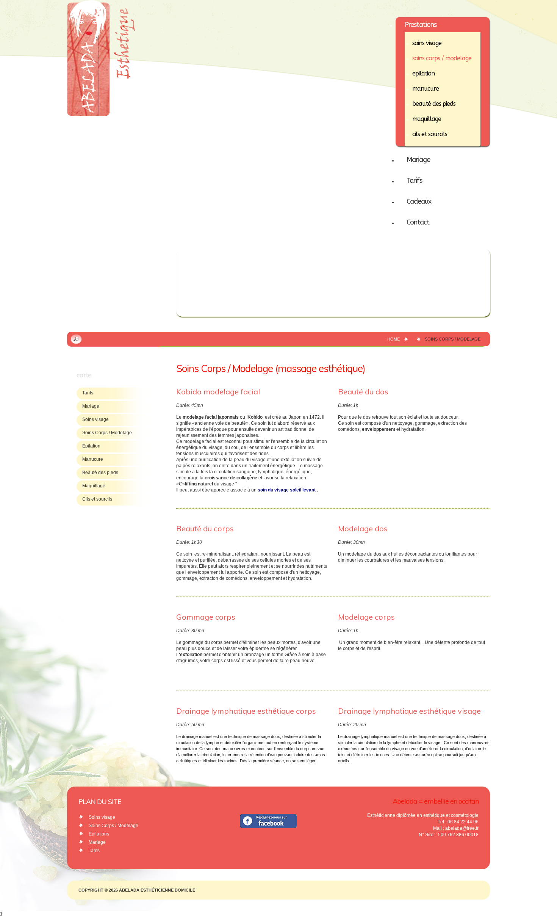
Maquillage (93, 485)
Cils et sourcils (97, 499)
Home (393, 339)
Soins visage (95, 419)
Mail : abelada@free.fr (456, 828)
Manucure (92, 459)
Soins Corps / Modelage (107, 432)
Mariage (90, 406)
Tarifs (87, 393)
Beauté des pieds (100, 472)
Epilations (99, 834)
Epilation (91, 446)
